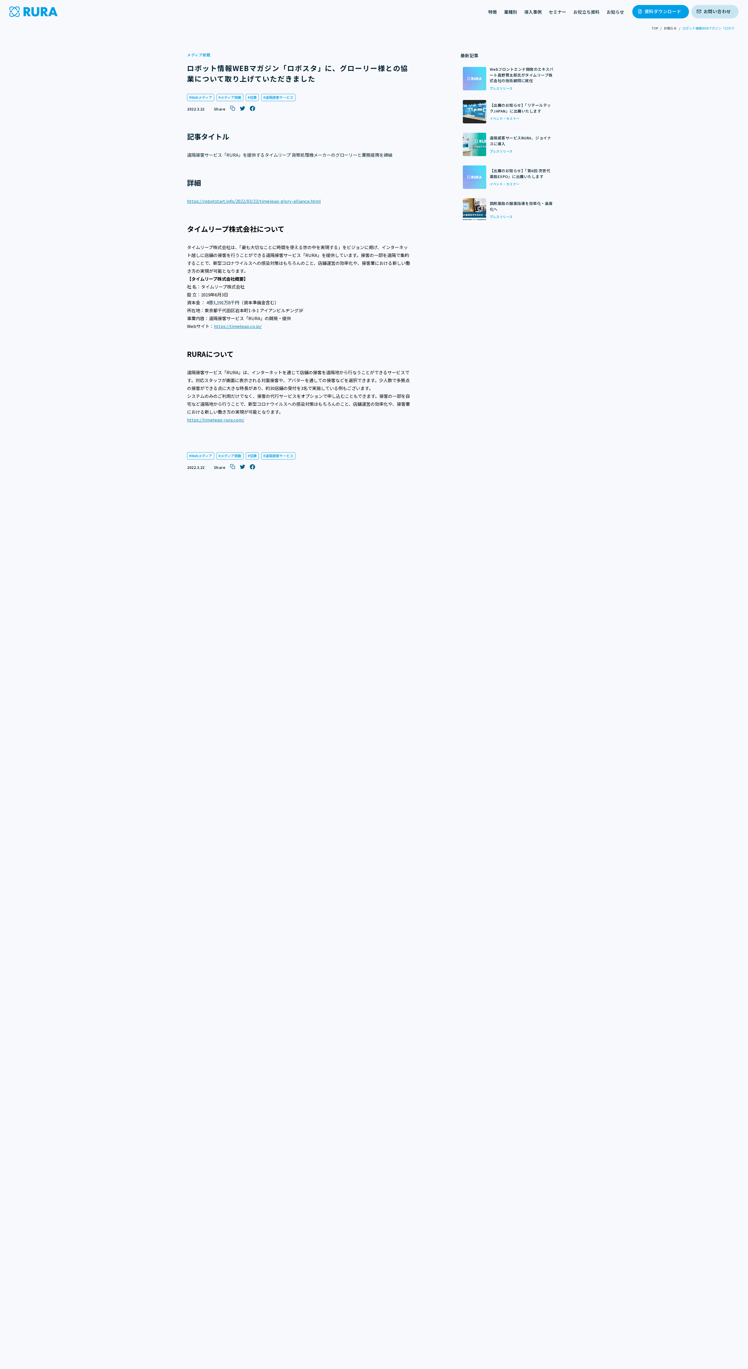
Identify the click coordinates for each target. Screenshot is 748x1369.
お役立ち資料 (586, 12)
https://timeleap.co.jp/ (238, 326)
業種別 (510, 12)
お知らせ (615, 12)
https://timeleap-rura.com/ (215, 420)
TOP (655, 28)
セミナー (557, 12)
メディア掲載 (231, 97)
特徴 (492, 12)
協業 (253, 97)
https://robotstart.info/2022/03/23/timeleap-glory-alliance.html (254, 201)
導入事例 (533, 12)
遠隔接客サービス (279, 97)
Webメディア (201, 97)
